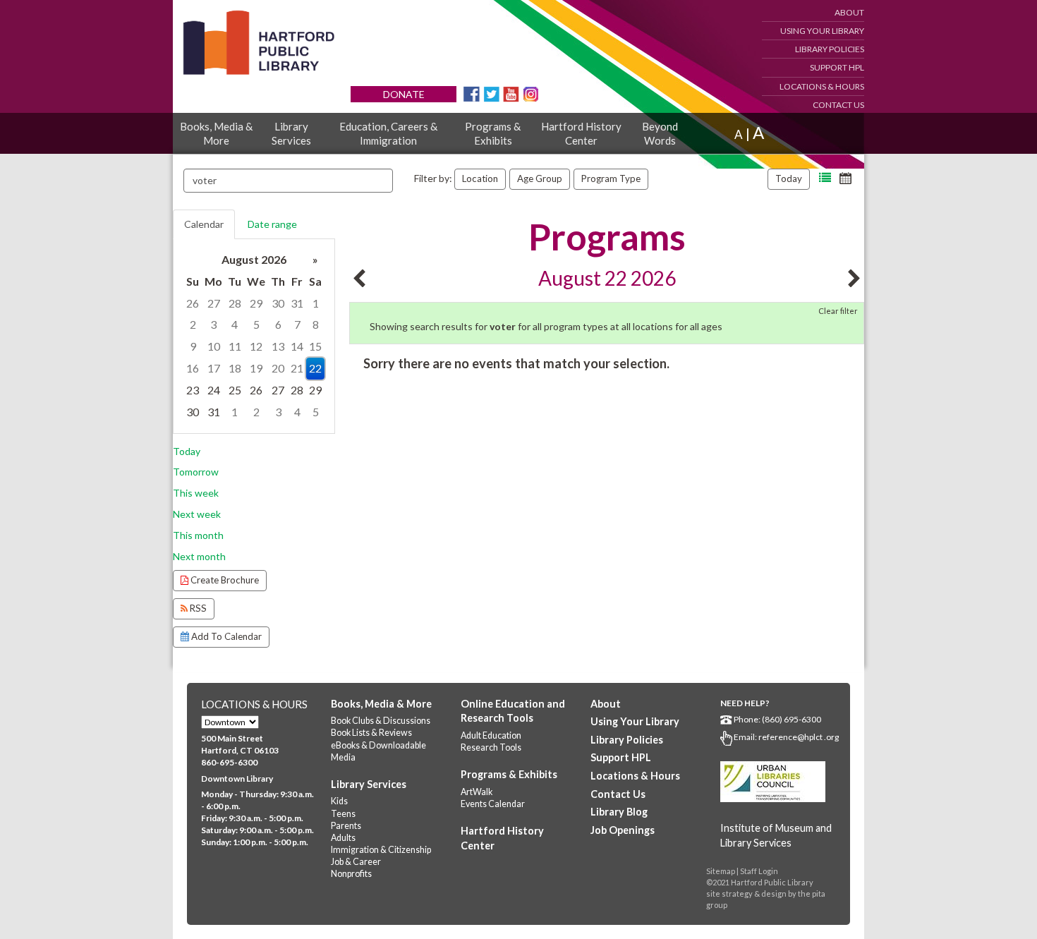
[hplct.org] (258, 42)
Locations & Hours (822, 86)
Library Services (291, 133)
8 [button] (316, 324)
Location (480, 178)
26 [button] (192, 303)
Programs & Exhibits (493, 133)
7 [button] (297, 324)
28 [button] (235, 303)
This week (196, 493)
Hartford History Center (581, 133)
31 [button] (297, 303)
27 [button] (213, 303)
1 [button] (316, 303)
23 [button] (192, 389)
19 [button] (256, 368)
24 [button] (213, 389)
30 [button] (278, 303)
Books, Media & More (216, 133)
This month (198, 535)
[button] (825, 178)
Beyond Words (660, 133)
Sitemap (720, 871)
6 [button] (278, 324)
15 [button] (315, 346)
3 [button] (213, 324)
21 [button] (297, 368)
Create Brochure (223, 580)
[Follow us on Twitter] (491, 93)
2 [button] (193, 324)
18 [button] (235, 368)
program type (611, 178)
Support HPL (837, 67)
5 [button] (256, 324)
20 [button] (278, 368)
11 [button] (235, 346)
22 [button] (315, 368)
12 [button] (256, 346)
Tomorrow (196, 472)
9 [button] (193, 346)
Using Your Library (822, 30)
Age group (539, 178)
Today (788, 178)
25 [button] (235, 389)
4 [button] (234, 324)
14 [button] (297, 346)
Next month (199, 556)
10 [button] (213, 346)
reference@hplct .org (798, 737)
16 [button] (192, 368)
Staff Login (759, 871)
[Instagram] (531, 93)
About (849, 12)
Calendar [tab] (204, 224)
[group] (254, 336)
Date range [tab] (272, 224)
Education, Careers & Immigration (388, 133)
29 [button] (256, 303)
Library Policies (829, 49)
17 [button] (213, 368)
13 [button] (278, 346)
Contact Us (838, 104)
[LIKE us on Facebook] (471, 93)
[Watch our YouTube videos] (511, 93)
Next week (197, 514)
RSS (197, 608)
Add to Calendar (225, 636)
